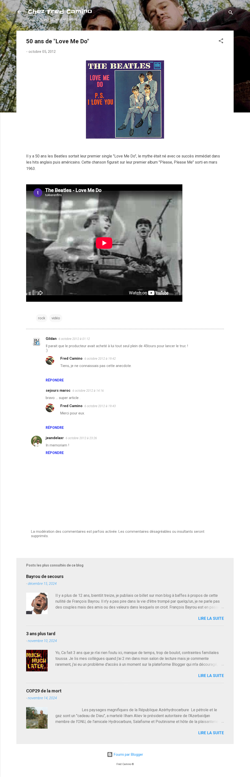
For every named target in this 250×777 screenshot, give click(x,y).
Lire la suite (211, 618)
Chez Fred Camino (60, 12)
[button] (221, 41)
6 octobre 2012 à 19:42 (100, 358)
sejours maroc (58, 390)
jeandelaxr (55, 438)
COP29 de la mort (44, 690)
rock (41, 318)
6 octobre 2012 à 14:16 (88, 390)
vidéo (56, 318)
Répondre (55, 380)
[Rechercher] (231, 13)
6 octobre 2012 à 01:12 (74, 339)
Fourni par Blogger (128, 754)
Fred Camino (71, 358)
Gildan (51, 338)
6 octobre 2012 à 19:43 (100, 406)
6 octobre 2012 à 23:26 (81, 438)
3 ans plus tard (40, 633)
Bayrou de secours (44, 576)
